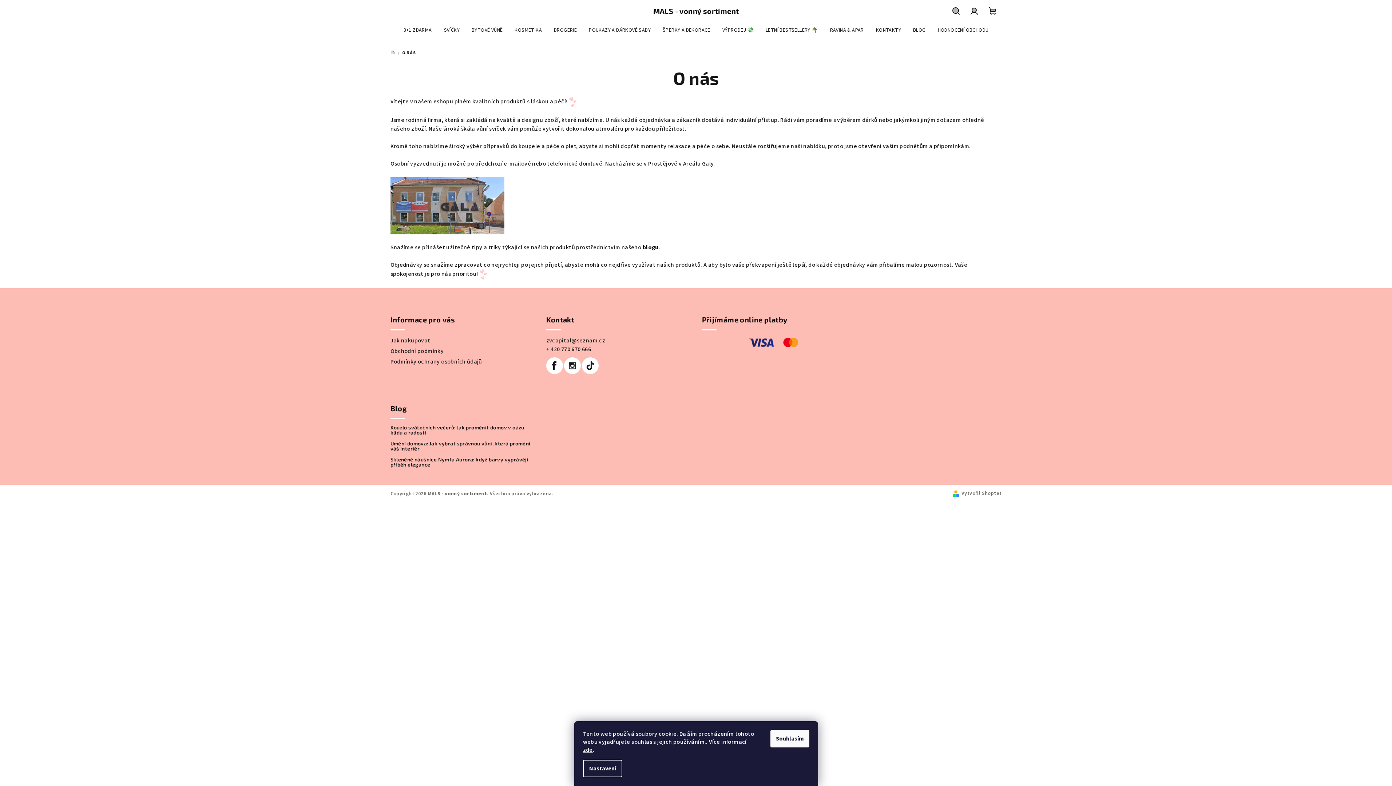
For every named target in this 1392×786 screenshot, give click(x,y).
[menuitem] (418, 30)
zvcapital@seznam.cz (576, 341)
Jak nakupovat (410, 341)
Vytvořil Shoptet (981, 493)
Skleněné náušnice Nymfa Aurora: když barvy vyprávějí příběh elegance (459, 462)
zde (588, 750)
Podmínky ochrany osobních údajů (436, 362)
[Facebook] (554, 365)
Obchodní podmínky (417, 351)
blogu (649, 247)
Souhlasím (790, 739)
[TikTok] (590, 365)
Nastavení (602, 769)
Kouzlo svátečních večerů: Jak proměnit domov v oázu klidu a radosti (457, 430)
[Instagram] (572, 365)
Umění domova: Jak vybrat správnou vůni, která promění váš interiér (460, 446)
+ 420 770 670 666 (568, 349)
